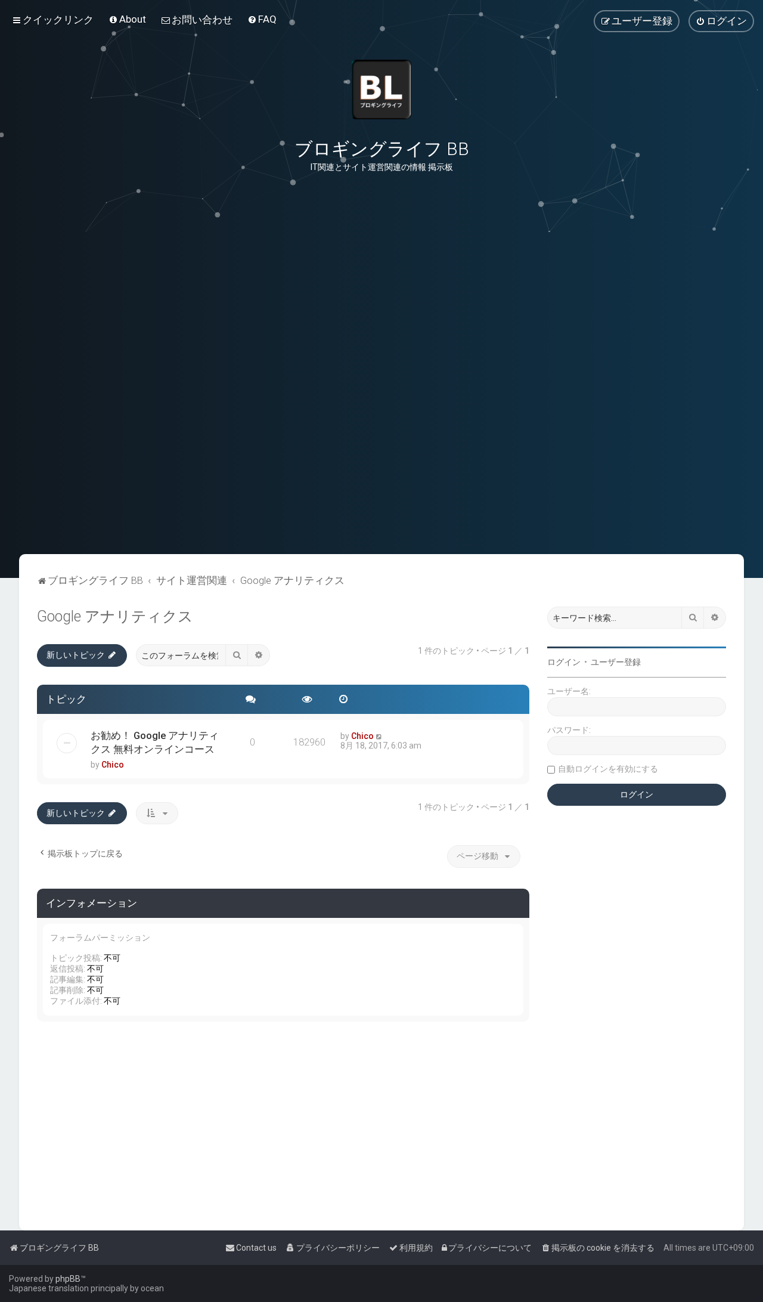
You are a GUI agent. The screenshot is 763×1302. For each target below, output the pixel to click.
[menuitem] (127, 19)
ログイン (564, 662)
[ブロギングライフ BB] (381, 89)
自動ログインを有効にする (608, 769)
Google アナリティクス (115, 616)
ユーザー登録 (616, 662)
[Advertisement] (381, 494)
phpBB (67, 1279)
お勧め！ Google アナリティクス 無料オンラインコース (155, 742)
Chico (112, 764)
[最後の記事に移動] (379, 736)
